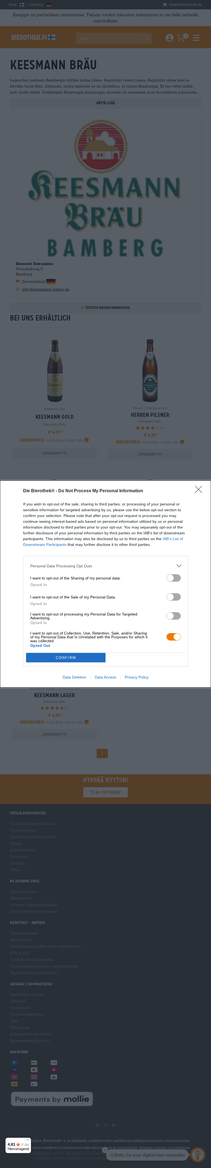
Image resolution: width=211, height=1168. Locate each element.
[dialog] (105, 584)
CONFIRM (66, 658)
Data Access (105, 677)
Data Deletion (74, 677)
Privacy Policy (137, 677)
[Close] (200, 491)
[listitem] (105, 566)
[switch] (173, 578)
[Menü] (27, 1141)
